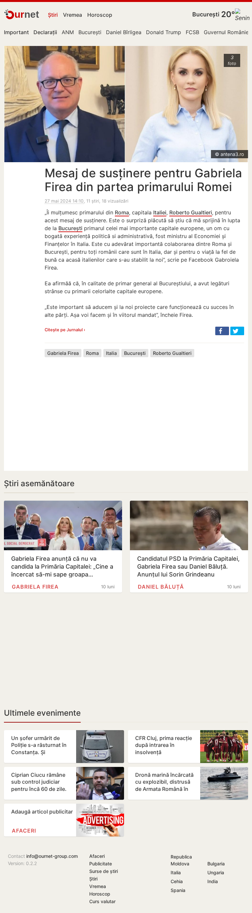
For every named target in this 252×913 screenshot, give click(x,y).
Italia (111, 353)
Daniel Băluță (161, 586)
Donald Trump (163, 32)
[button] (222, 331)
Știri (53, 14)
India (212, 881)
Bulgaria (216, 863)
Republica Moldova (181, 860)
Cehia (177, 881)
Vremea (72, 14)
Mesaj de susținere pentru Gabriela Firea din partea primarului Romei (143, 180)
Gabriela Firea (63, 353)
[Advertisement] (144, 409)
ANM (68, 32)
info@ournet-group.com (52, 856)
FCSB (192, 32)
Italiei (159, 212)
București (206, 14)
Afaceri (24, 830)
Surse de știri (103, 871)
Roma (122, 212)
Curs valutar (102, 901)
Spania (178, 890)
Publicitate (100, 863)
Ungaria (215, 872)
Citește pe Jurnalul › (65, 329)
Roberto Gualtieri (190, 212)
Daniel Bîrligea (123, 32)
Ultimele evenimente (42, 713)
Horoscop (99, 14)
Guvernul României (227, 32)
